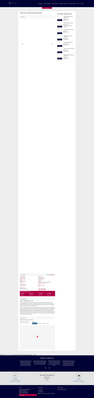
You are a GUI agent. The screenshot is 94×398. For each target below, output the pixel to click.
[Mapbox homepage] (20, 348)
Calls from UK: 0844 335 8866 (15, 380)
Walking (40, 323)
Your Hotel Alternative (24, 392)
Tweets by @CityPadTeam (61, 389)
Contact (82, 3)
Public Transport (46, 323)
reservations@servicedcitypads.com (79, 381)
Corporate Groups (55, 3)
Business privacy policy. (24, 391)
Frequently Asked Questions (25, 389)
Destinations (40, 3)
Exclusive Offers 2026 (72, 3)
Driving (35, 323)
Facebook (41, 389)
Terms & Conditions (24, 390)
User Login (22, 394)
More (60, 20)
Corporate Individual (47, 3)
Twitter (41, 390)
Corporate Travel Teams (63, 3)
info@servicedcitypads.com (78, 380)
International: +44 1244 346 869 (15, 381)
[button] (37, 337)
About (78, 3)
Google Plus (42, 391)
